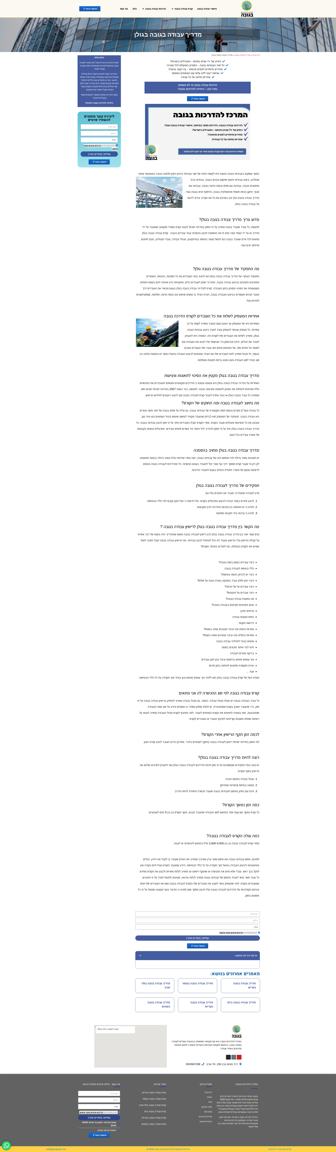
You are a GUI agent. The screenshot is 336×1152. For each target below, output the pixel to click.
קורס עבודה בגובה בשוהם (154, 1124)
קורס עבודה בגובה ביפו (155, 1111)
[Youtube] (239, 1057)
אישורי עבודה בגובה (207, 8)
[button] (139, 955)
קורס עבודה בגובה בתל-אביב (152, 1105)
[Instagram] (228, 1057)
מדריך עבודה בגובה (243, 55)
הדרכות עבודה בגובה (155, 8)
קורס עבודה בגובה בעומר (154, 1098)
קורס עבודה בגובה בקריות (154, 1117)
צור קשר (124, 8)
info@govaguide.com (56, 1149)
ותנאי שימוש (225, 933)
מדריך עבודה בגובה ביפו (241, 1002)
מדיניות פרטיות (236, 933)
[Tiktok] (233, 1057)
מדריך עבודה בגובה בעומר (197, 983)
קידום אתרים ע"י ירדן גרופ (280, 1149)
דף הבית (256, 55)
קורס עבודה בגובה (184, 8)
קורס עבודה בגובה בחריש (154, 1092)
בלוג (134, 8)
